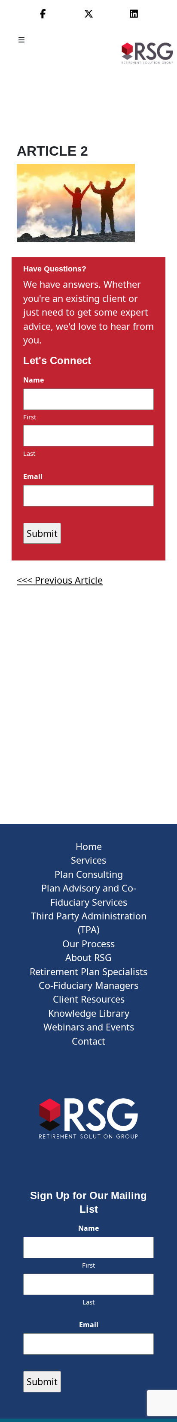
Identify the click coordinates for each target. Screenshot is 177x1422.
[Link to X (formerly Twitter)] (89, 13)
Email (33, 476)
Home (89, 846)
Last (29, 453)
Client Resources (89, 999)
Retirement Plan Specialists (88, 971)
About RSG (88, 957)
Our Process (88, 943)
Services (88, 860)
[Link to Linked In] (134, 13)
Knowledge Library (88, 1013)
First (29, 417)
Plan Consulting (89, 874)
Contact (88, 1041)
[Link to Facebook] (43, 13)
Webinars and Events (88, 1027)
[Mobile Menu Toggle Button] (22, 40)
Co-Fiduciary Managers (88, 985)
